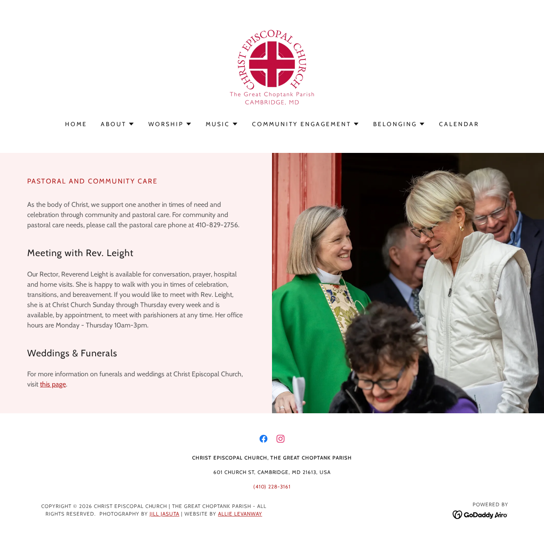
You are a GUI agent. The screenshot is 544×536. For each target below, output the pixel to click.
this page (53, 384)
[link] (272, 66)
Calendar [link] (459, 124)
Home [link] (76, 124)
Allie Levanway (240, 514)
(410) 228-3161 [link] (272, 486)
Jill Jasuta (164, 514)
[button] (118, 124)
